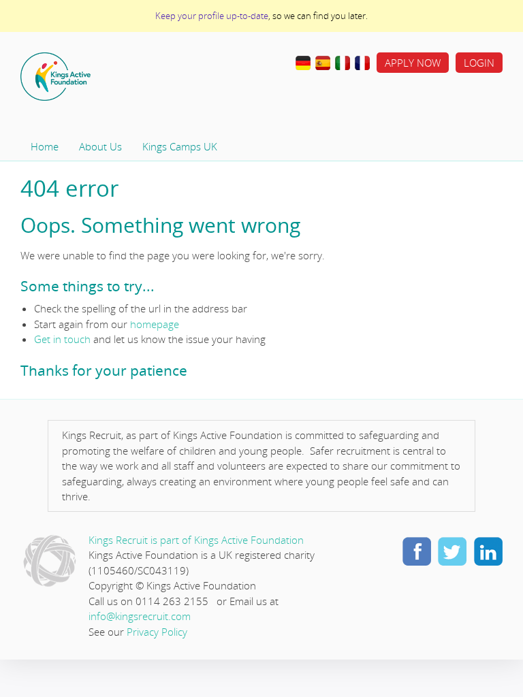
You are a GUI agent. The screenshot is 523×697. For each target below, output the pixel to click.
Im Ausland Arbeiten (303, 63)
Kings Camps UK (179, 146)
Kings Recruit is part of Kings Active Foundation (196, 540)
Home (98, 76)
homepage (154, 324)
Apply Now (413, 62)
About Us (100, 146)
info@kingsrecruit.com (140, 616)
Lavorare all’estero (342, 63)
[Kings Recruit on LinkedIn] (488, 551)
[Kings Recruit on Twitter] (452, 551)
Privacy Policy (157, 631)
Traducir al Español (322, 63)
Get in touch (62, 339)
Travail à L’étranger (362, 63)
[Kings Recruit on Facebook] (417, 551)
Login (479, 62)
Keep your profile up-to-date (211, 16)
